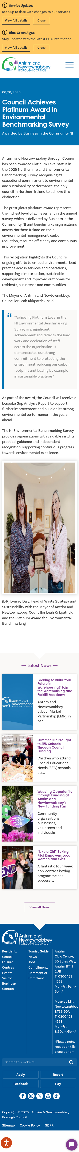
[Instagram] (31, 1096)
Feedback (20, 1084)
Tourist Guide (38, 951)
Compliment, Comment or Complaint (38, 972)
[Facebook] (22, 1096)
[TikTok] (56, 1096)
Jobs (31, 962)
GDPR (49, 1125)
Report (58, 1075)
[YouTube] (48, 1096)
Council (7, 957)
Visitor (7, 978)
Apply (20, 1075)
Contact (8, 989)
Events (7, 973)
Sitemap (9, 1125)
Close (41, 21)
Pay (58, 1084)
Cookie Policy (30, 1125)
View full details (16, 21)
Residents (9, 951)
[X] (39, 1096)
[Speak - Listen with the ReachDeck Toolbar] (6, 1142)
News (32, 957)
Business (9, 984)
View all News (39, 907)
